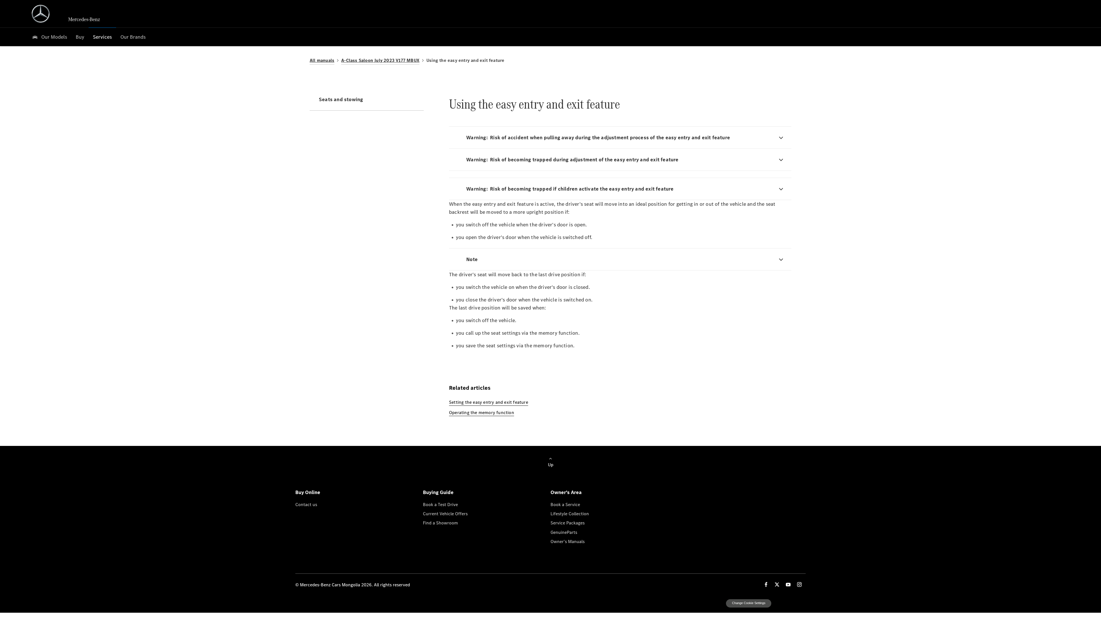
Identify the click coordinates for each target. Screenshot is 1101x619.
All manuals (322, 60)
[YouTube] (788, 601)
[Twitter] (777, 601)
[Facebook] (766, 601)
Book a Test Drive (440, 521)
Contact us (306, 521)
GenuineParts (563, 549)
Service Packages (567, 540)
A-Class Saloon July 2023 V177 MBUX (380, 60)
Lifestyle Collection (569, 531)
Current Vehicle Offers (445, 531)
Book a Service (565, 521)
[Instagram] (799, 601)
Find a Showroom (440, 540)
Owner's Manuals (567, 558)
